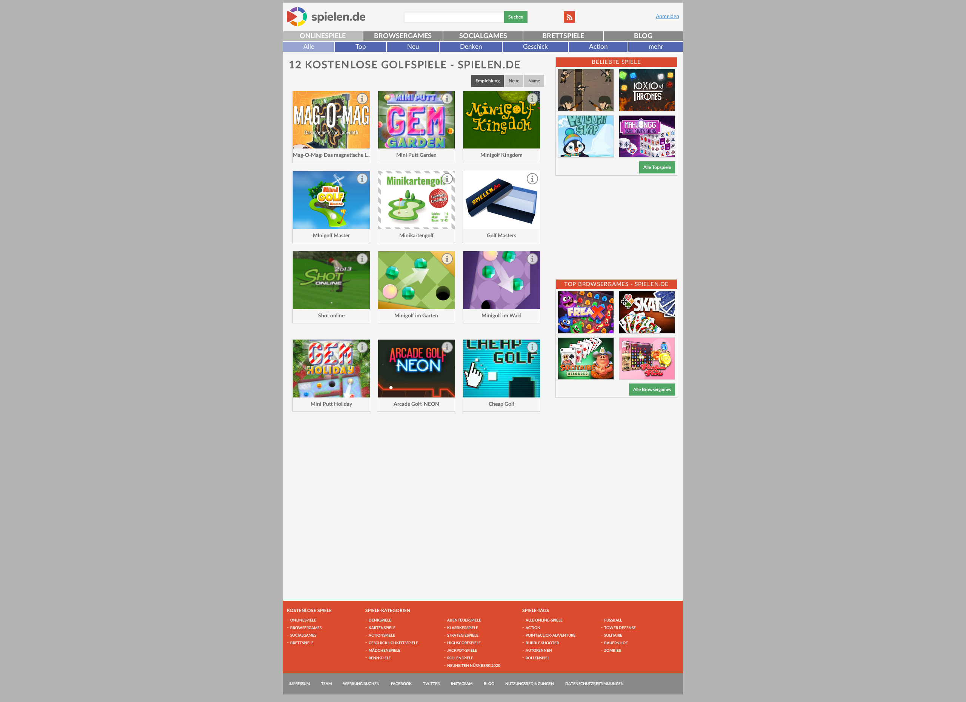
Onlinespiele (323, 36)
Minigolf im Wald (501, 316)
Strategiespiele (462, 635)
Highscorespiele (464, 643)
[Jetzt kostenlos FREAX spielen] (586, 312)
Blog (643, 36)
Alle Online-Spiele (544, 620)
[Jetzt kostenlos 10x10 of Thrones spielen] (647, 90)
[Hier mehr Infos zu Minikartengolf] (416, 200)
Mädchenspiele (384, 651)
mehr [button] (656, 46)
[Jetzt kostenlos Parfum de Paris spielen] (647, 358)
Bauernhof (616, 643)
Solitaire (613, 635)
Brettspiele (563, 36)
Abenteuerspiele (464, 620)
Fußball (613, 620)
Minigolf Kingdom (501, 155)
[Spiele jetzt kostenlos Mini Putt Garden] (416, 120)
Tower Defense (620, 628)
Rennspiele (380, 658)
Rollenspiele (460, 658)
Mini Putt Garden (416, 155)
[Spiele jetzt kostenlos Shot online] (331, 280)
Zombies (612, 651)
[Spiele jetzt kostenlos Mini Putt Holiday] (331, 368)
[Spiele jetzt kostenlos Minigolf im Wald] (501, 280)
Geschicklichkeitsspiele (393, 643)
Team (326, 684)
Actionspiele (382, 635)
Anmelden (667, 16)
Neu (413, 46)
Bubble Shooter (542, 643)
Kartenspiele (382, 628)
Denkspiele (380, 620)
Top (360, 46)
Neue (514, 81)
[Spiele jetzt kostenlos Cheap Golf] (501, 368)
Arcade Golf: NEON (416, 404)
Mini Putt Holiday (331, 404)
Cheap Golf (501, 404)
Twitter (431, 684)
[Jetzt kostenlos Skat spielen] (647, 312)
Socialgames (483, 36)
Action (598, 46)
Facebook (401, 684)
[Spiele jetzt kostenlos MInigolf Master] (331, 200)
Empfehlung (487, 81)
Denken (471, 46)
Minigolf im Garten (416, 316)
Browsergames (403, 36)
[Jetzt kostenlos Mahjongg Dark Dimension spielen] (647, 136)
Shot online (331, 316)
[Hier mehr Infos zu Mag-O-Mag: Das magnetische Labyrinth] (331, 120)
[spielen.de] (326, 16)
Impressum (299, 684)
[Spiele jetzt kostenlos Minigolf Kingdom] (501, 120)
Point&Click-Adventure (550, 635)
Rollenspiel (537, 658)
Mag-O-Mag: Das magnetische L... (332, 155)
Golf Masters (501, 235)
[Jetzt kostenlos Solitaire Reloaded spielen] (586, 358)
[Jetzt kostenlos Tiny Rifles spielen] (586, 90)
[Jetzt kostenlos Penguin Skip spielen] (586, 136)
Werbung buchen (361, 684)
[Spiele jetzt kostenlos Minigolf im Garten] (416, 280)
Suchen (515, 17)
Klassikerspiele (462, 628)
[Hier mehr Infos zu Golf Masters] (501, 200)
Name (534, 81)
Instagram (461, 684)
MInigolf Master (331, 235)
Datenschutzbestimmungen (594, 684)
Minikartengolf (416, 235)
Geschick (535, 46)
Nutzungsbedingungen (529, 684)
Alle (308, 46)
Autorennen (539, 651)
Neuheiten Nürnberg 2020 (473, 666)
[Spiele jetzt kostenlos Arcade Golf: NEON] (416, 368)
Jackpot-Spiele (462, 651)
